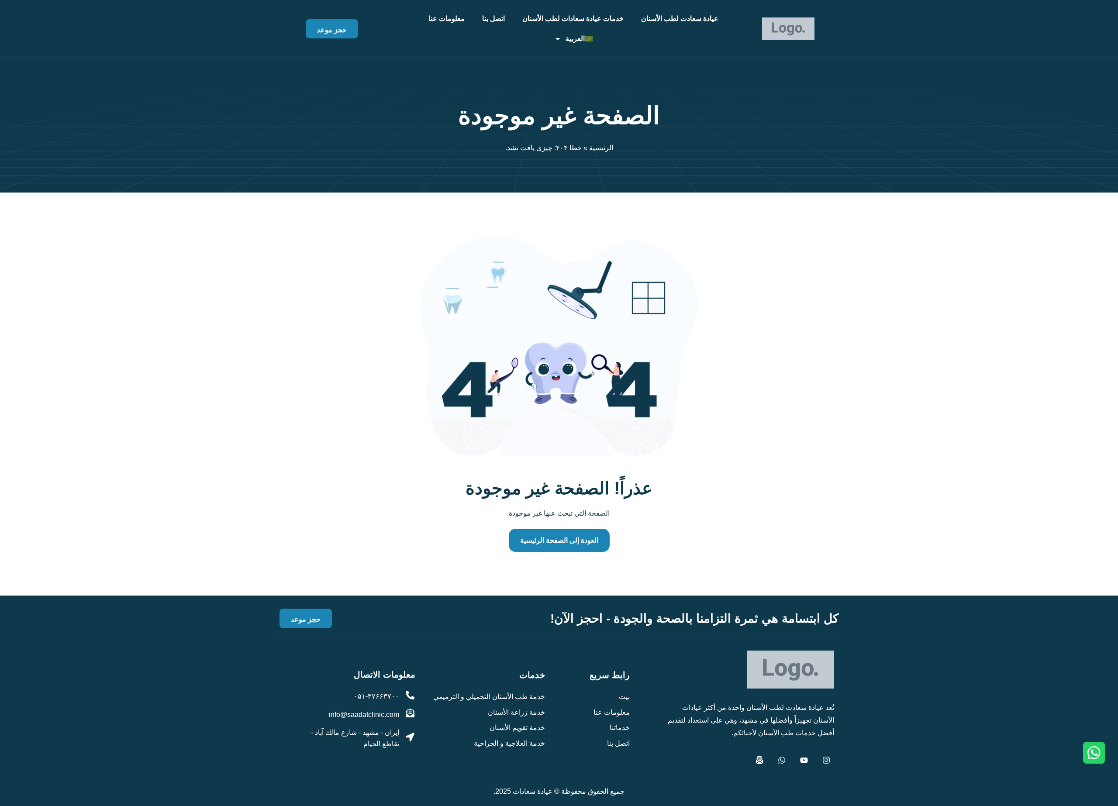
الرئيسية (601, 148)
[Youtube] (804, 760)
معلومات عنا (446, 18)
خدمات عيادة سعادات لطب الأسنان (573, 18)
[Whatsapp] (782, 760)
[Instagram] (826, 760)
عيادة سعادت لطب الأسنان (679, 18)
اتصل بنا (493, 18)
